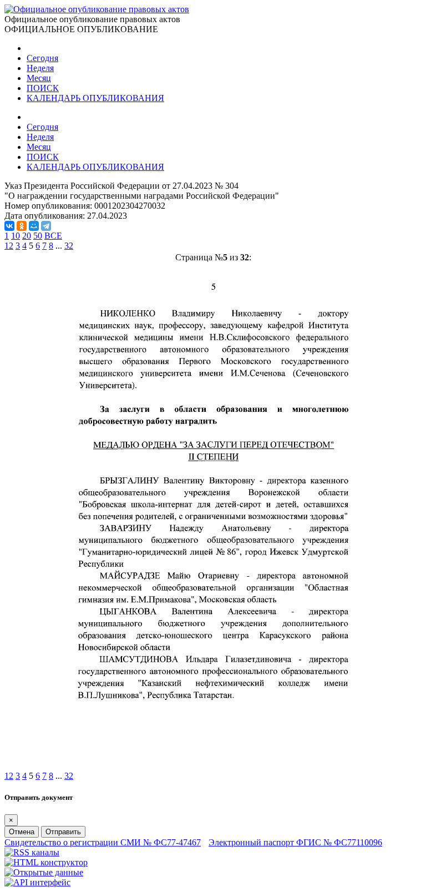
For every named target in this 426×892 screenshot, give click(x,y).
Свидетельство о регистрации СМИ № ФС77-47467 (102, 842)
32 (68, 245)
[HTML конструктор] (46, 862)
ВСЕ (53, 235)
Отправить (63, 832)
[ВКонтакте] (9, 226)
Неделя (40, 68)
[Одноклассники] (22, 226)
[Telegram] (46, 226)
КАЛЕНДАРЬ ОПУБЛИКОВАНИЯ (95, 98)
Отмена (21, 832)
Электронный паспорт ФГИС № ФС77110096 (295, 842)
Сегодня (42, 58)
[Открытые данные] (43, 872)
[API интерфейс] (37, 882)
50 (37, 235)
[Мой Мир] (34, 226)
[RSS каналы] (31, 852)
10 (15, 235)
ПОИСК (43, 88)
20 (26, 235)
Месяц (39, 78)
